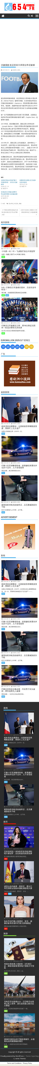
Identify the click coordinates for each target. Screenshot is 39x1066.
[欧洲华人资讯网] (3, 15)
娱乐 (6, 859)
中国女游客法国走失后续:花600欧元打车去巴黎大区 (10, 212)
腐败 (20, 203)
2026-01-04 (8, 1036)
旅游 (6, 973)
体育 (4, 203)
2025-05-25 (6, 323)
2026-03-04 (8, 918)
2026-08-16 (6, 502)
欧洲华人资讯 (16, 70)
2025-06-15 (6, 248)
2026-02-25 (8, 961)
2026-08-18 (6, 423)
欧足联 (16, 203)
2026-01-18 (8, 999)
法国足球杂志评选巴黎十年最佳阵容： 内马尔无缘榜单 (9, 182)
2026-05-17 (8, 849)
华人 (3, 473)
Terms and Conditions (14, 1063)
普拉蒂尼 (11, 203)
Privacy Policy (27, 1063)
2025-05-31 (6, 285)
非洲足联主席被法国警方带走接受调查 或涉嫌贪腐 (9, 193)
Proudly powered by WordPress (12, 1056)
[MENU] (36, 15)
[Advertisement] (19, 39)
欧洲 (7, 295)
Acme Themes (20, 1058)
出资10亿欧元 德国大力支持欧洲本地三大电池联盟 (29, 211)
